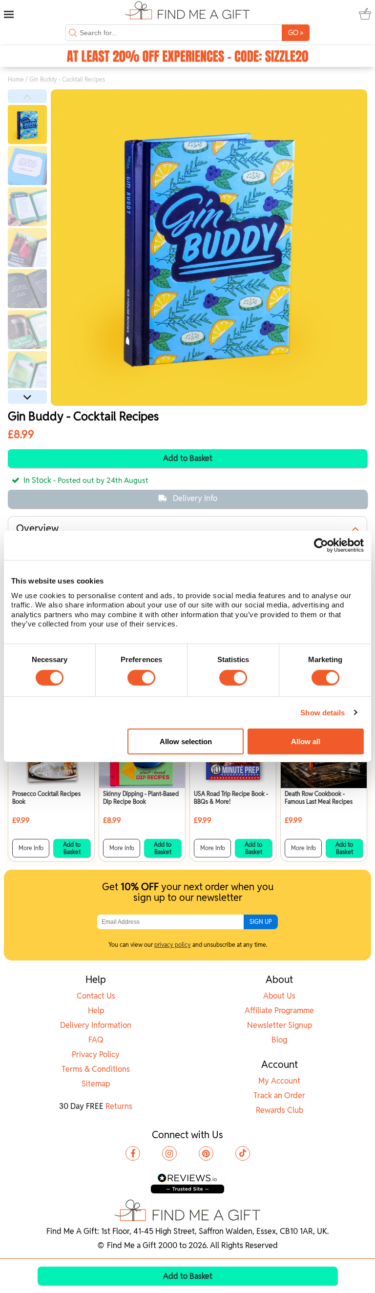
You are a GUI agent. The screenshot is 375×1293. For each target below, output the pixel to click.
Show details (322, 713)
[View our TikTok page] (242, 1153)
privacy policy (172, 944)
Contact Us (96, 996)
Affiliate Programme (279, 1010)
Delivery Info (195, 498)
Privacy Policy (96, 1054)
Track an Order (279, 1095)
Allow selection (186, 741)
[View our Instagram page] (169, 1153)
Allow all (305, 741)
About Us (279, 996)
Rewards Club (279, 1110)
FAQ (96, 1040)
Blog (279, 1040)
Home (16, 79)
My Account (279, 1081)
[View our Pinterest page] (206, 1153)
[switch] (141, 678)
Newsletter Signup (279, 1025)
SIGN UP (261, 921)
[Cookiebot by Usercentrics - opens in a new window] (321, 545)
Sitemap (96, 1084)
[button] (27, 96)
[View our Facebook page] (132, 1153)
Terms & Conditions (96, 1069)
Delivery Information (95, 1025)
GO (295, 32)
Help (96, 1010)
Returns (118, 1106)
